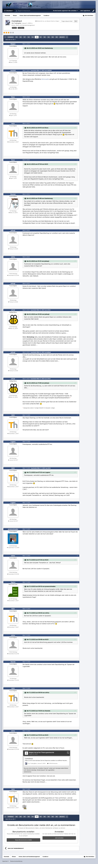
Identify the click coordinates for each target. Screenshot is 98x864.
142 (44, 37)
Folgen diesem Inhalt (66, 21)
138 (28, 37)
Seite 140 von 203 (10, 39)
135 (16, 37)
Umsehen (9, 10)
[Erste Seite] (5, 37)
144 (52, 37)
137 (24, 37)
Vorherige (10, 37)
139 (32, 37)
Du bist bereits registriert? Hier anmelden (65, 10)
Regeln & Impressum (24, 10)
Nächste (62, 37)
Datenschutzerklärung (16, 861)
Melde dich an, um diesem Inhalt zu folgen (48, 21)
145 (57, 37)
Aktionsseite (45, 79)
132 (75, 21)
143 (48, 37)
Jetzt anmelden (59, 838)
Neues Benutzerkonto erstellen (23, 840)
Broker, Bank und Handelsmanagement (23, 25)
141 (40, 37)
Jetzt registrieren (85, 10)
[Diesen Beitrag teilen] (77, 44)
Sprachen (5, 861)
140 (37, 37)
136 (20, 37)
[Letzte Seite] (67, 37)
